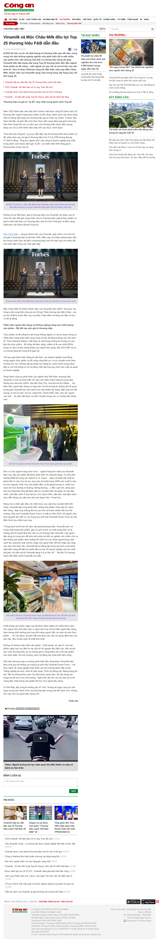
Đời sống (76, 19)
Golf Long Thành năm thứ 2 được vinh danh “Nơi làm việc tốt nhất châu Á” (39, 876)
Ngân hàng (60, 23)
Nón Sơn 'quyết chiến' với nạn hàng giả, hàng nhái (27, 861)
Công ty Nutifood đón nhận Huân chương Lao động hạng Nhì (32, 856)
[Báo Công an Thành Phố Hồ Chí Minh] (5, 19)
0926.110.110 (54, 902)
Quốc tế (97, 19)
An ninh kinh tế (50, 19)
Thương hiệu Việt (74, 23)
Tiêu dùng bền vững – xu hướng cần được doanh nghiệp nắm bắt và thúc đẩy (40, 844)
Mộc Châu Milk (10, 234)
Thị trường (64, 19)
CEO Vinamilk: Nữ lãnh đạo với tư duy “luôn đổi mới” (29, 87)
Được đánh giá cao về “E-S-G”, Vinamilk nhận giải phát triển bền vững (36, 871)
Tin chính (13, 19)
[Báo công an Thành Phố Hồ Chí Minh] (18, 7)
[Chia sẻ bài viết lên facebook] (69, 49)
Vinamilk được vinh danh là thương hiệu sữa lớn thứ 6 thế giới (33, 92)
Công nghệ (132, 19)
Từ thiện (121, 19)
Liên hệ (33, 902)
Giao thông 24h (33, 19)
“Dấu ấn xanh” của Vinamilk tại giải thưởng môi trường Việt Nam (34, 892)
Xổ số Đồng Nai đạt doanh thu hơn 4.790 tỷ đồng (131, 92)
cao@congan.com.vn (142, 918)
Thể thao (87, 19)
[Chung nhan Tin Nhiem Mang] (137, 920)
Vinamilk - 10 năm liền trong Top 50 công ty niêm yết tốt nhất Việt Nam (37, 97)
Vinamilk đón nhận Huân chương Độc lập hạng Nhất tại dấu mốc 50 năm (92, 77)
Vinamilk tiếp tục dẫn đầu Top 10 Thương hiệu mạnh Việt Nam (33, 82)
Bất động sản (48, 23)
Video (146, 19)
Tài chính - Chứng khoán (30, 23)
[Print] (75, 49)
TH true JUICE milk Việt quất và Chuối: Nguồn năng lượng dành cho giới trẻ (39, 884)
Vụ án (21, 19)
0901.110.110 (67, 902)
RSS (103, 29)
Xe (141, 19)
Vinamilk (30, 134)
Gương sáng (109, 19)
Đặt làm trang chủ (16, 902)
